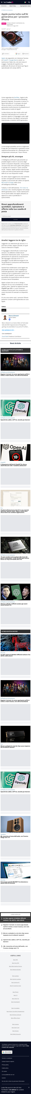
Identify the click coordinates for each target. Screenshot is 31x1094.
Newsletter (26, 53)
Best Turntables (15, 1008)
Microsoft (5, 182)
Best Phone (15, 992)
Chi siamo (4, 1071)
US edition (12, 1090)
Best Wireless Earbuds (15, 1014)
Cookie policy (5, 1068)
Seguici (18, 53)
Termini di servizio (18, 223)
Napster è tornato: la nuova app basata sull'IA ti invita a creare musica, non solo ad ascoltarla (16, 926)
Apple (3, 58)
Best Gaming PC (15, 982)
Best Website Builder (15, 969)
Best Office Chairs (15, 1018)
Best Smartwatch (15, 1002)
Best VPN (15, 959)
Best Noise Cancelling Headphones (15, 1011)
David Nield (10, 24)
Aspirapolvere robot (25, 6)
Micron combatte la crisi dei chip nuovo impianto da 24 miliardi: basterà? (16, 934)
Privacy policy (5, 1064)
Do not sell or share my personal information (13, 1081)
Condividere (6, 53)
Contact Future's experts (8, 1061)
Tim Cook (23, 188)
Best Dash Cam (15, 1027)
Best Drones (15, 1031)
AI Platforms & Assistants (7, 10)
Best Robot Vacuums (15, 1034)
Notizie (4, 23)
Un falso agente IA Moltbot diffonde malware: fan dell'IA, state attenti (14, 919)
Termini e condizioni (7, 1058)
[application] (15, 132)
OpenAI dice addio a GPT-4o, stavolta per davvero (16, 940)
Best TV (15, 995)
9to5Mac (16, 97)
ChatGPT (6, 60)
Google (11, 182)
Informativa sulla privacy (15, 225)
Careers (4, 1078)
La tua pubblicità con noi (8, 1074)
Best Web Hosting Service (15, 966)
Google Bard (13, 60)
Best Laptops (15, 976)
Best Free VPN (15, 963)
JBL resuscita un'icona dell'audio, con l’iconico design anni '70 (15, 947)
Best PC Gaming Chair (15, 985)
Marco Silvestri (12, 23)
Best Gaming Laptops (15, 979)
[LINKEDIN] (10, 319)
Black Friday (13, 6)
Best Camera (15, 1024)
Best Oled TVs (15, 998)
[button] (2, 2)
